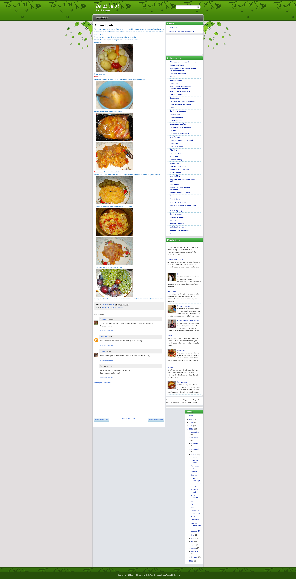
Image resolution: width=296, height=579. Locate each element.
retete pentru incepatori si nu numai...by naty (181, 210)
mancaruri (120, 307)
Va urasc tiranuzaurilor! (196, 525)
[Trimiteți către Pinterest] (127, 305)
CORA (172, 108)
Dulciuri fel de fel (176, 147)
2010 (191, 429)
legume (113, 307)
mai (192, 541)
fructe (104, 307)
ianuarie (194, 557)
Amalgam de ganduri (178, 73)
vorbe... (173, 233)
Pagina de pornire (102, 18)
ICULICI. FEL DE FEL (178, 166)
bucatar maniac (176, 80)
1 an (192, 501)
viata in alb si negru (178, 227)
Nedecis (194, 471)
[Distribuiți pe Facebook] (125, 305)
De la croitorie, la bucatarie (180, 127)
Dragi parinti (172, 291)
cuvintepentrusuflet (178, 124)
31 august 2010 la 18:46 (106, 330)
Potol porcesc (182, 382)
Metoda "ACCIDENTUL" (176, 259)
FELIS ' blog (174, 150)
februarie (194, 551)
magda (102, 351)
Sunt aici (194, 475)
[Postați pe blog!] (121, 305)
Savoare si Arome (177, 217)
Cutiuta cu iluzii (176, 121)
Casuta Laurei (175, 98)
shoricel (173, 220)
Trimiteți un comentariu (102, 383)
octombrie (195, 443)
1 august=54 (195, 531)
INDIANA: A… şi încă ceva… (181, 169)
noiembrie (195, 438)
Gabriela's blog (176, 160)
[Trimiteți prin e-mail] (119, 305)
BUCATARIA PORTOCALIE (180, 91)
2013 (191, 419)
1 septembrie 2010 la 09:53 (107, 377)
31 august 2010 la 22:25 (106, 360)
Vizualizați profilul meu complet (181, 31)
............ (170, 244)
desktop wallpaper (159, 575)
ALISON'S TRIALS (177, 65)
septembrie (195, 449)
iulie (192, 535)
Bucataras (174, 83)
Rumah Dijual (170, 575)
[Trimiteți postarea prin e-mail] (116, 304)
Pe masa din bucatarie (178, 196)
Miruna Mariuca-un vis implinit (188, 321)
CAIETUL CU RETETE (178, 95)
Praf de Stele (175, 199)
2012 (191, 422)
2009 (191, 561)
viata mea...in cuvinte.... (179, 230)
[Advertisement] (111, 399)
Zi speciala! (181, 350)
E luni (193, 504)
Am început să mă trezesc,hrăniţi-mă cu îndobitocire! (183, 69)
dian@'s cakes (175, 137)
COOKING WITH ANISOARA (180, 104)
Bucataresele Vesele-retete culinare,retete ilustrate (180, 87)
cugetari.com (175, 114)
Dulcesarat (174, 143)
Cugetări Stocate (176, 117)
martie (193, 548)
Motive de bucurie (183, 306)
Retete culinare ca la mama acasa (183, 206)
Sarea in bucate (176, 214)
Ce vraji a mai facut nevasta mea (182, 101)
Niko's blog (174, 184)
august (193, 455)
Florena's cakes (176, 153)
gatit (108, 307)
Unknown (105, 304)
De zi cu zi (107, 6)
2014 (191, 416)
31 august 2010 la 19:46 (106, 345)
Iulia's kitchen (175, 173)
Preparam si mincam (178, 202)
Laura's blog (175, 176)
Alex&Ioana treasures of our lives (183, 62)
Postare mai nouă (101, 420)
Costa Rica (149, 575)
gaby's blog (174, 163)
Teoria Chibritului (177, 224)
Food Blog (174, 156)
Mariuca (170, 335)
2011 (191, 426)
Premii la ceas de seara (194, 460)
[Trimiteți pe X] (123, 305)
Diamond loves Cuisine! (179, 134)
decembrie (195, 432)
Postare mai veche (156, 420)
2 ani (192, 507)
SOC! (193, 516)
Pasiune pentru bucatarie (180, 193)
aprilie (193, 545)
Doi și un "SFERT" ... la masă (181, 140)
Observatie (195, 520)
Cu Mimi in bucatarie (178, 111)
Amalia (172, 77)
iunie (193, 538)
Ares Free (178, 575)
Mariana (103, 319)
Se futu (170, 367)
